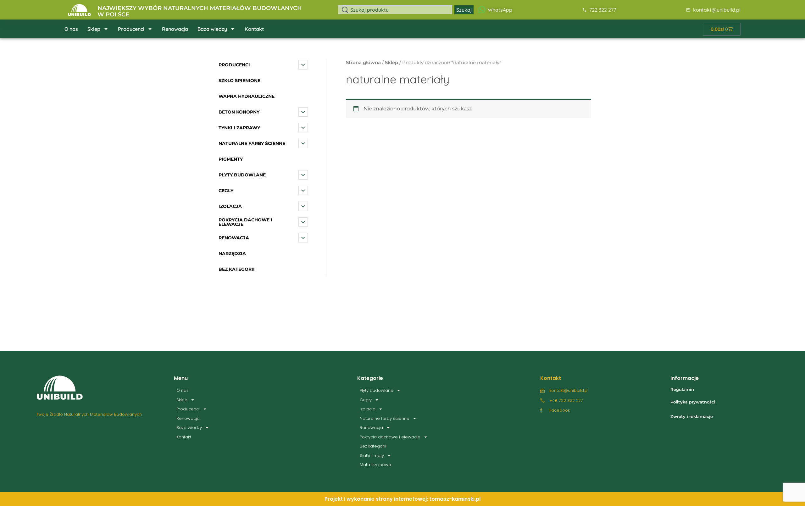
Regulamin (682, 389)
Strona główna (363, 62)
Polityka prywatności (692, 401)
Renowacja (175, 29)
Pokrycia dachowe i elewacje (390, 437)
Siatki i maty (372, 456)
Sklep (93, 29)
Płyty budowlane (376, 390)
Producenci (131, 29)
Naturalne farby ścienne (384, 418)
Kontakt (254, 29)
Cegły (366, 400)
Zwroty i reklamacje (691, 416)
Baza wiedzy (212, 29)
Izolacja (367, 409)
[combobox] (395, 9)
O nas (71, 29)
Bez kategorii (373, 446)
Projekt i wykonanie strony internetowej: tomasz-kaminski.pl (402, 499)
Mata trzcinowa (375, 465)
